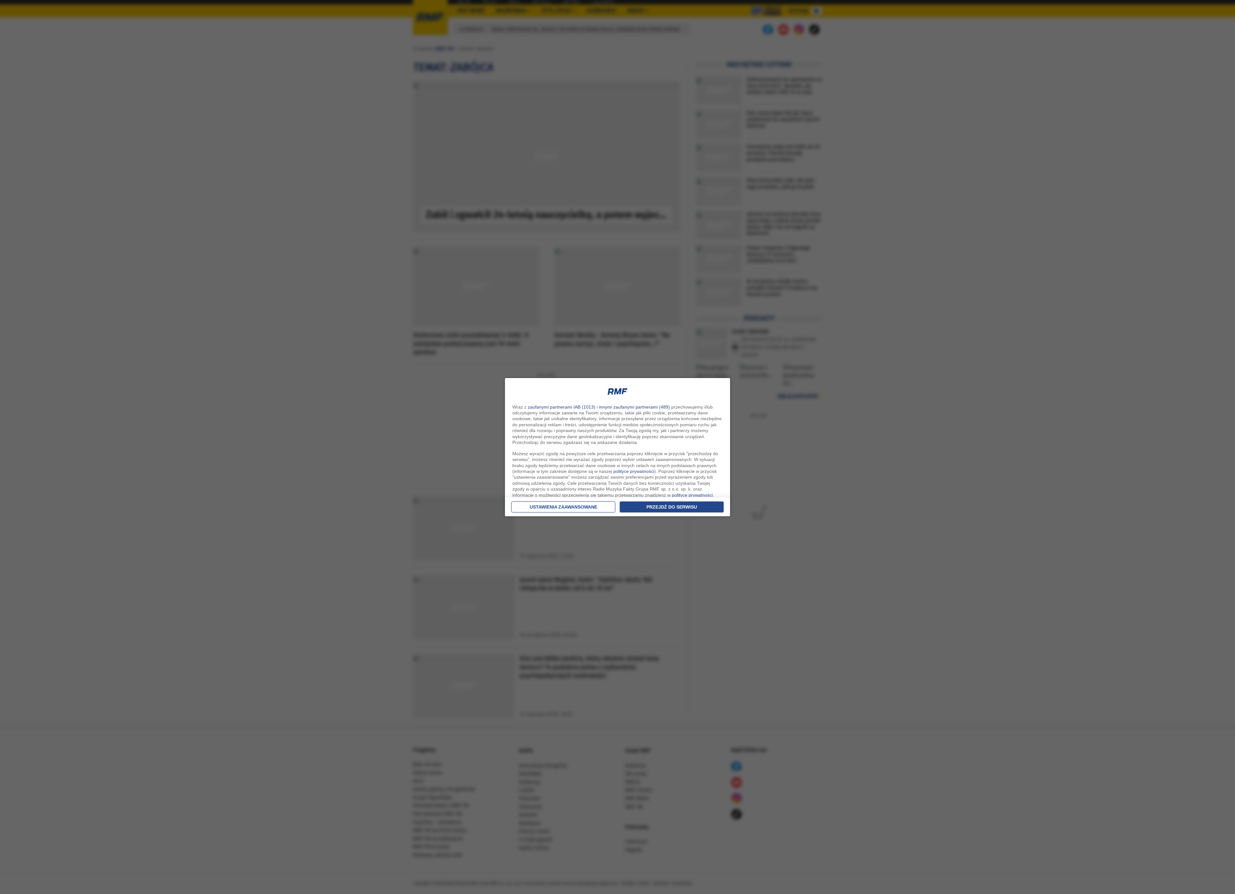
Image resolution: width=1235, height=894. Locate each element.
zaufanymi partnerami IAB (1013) (561, 407)
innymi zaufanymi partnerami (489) (634, 407)
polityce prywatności (633, 471)
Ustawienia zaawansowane (563, 507)
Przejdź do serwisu (671, 507)
